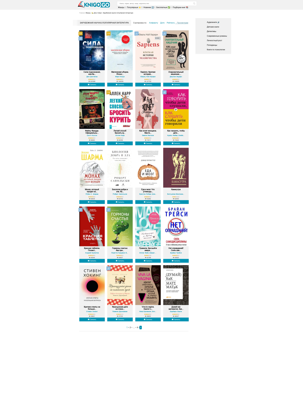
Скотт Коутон (92, 135)
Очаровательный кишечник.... (175, 73)
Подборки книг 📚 (180, 7)
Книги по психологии (216, 50)
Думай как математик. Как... (176, 308)
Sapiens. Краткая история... (147, 73)
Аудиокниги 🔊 (213, 22)
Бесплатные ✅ (163, 7)
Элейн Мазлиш (184, 135)
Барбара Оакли (176, 311)
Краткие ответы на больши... (92, 308)
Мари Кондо (120, 76)
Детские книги (213, 27)
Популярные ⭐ (134, 7)
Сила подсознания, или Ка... (92, 73)
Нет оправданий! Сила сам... (176, 249)
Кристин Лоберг (145, 194)
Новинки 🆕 (148, 7)
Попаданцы (212, 45)
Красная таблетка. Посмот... (92, 249)
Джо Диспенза (92, 76)
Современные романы (217, 36)
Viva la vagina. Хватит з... (148, 308)
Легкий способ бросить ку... (120, 132)
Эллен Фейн (144, 253)
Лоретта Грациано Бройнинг (122, 253)
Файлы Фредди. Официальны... (92, 132)
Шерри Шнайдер (155, 253)
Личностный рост (214, 40)
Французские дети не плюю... (120, 308)
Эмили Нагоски (148, 135)
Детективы (211, 31)
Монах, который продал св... (92, 190)
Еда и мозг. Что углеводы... (148, 190)
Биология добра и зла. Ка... (120, 190)
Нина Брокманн (145, 311)
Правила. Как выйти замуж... (148, 249)
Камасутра (176, 189)
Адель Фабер (172, 135)
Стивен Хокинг (92, 311)
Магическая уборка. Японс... (120, 73)
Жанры (121, 7)
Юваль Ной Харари (148, 76)
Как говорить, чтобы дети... (176, 132)
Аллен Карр (120, 135)
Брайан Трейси (176, 253)
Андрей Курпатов (92, 253)
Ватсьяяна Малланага (176, 194)
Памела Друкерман (119, 311)
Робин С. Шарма (92, 194)
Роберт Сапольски (120, 194)
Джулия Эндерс (176, 76)
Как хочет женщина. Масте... (148, 132)
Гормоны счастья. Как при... (120, 249)
